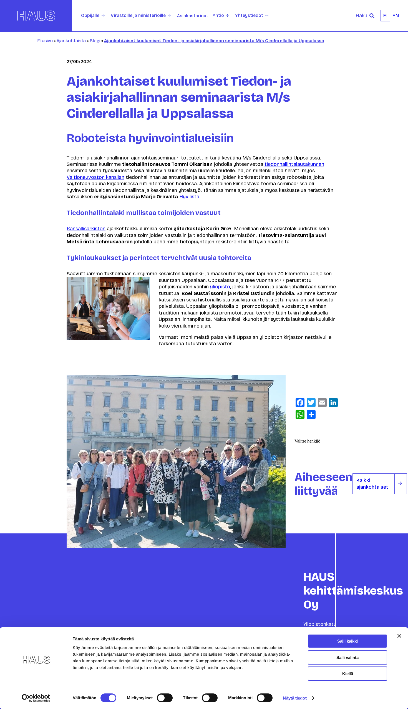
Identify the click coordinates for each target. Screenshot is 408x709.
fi (385, 16)
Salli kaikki (347, 641)
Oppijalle (90, 15)
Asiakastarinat (192, 15)
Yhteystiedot (249, 15)
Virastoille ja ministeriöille (138, 15)
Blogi (95, 40)
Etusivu (45, 40)
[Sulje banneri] (399, 636)
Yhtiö (218, 15)
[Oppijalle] (103, 16)
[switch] (165, 697)
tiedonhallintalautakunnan (294, 164)
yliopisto (220, 287)
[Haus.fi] (36, 16)
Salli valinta (347, 657)
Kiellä (347, 673)
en (395, 16)
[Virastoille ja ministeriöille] (169, 16)
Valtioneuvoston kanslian (95, 177)
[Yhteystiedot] (267, 16)
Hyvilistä (189, 197)
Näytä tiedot (294, 698)
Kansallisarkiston (86, 229)
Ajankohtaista (71, 40)
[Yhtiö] (227, 16)
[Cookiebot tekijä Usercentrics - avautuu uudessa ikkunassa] (36, 698)
